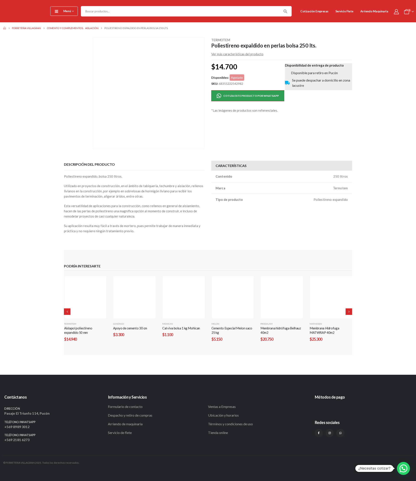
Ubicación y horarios (223, 415)
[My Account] (396, 11)
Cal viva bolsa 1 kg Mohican (181, 328)
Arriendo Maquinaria (374, 11)
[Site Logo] (23, 11)
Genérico (118, 323)
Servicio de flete (120, 432)
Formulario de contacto (125, 406)
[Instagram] (329, 433)
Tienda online (218, 432)
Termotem (220, 40)
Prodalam (266, 323)
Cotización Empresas (314, 11)
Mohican (167, 323)
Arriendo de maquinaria (125, 424)
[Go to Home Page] (4, 28)
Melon (215, 323)
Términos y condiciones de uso (230, 424)
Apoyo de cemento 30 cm (130, 328)
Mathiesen (316, 323)
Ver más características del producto (237, 54)
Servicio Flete (344, 11)
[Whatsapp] (340, 433)
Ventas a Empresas (222, 406)
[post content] (85, 297)
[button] (93, 93)
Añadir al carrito (87, 315)
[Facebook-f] (319, 433)
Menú (67, 11)
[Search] (285, 11)
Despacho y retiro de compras (130, 415)
